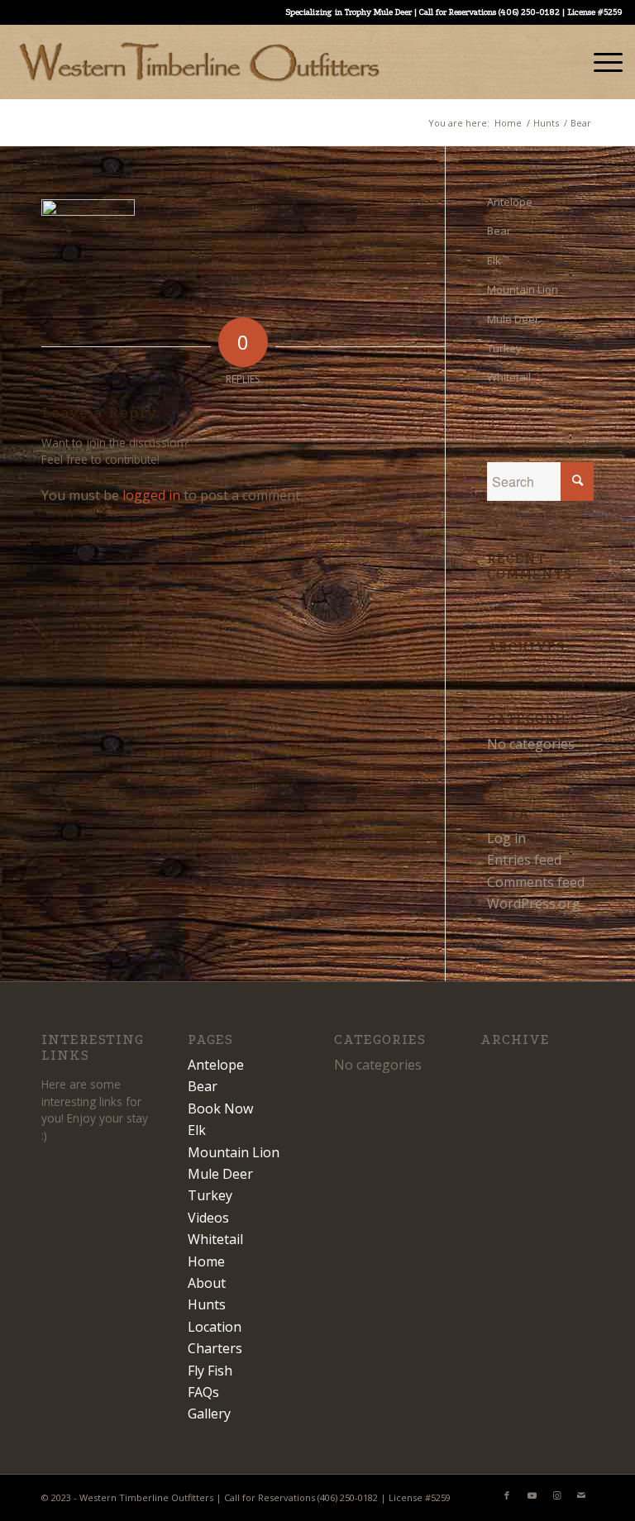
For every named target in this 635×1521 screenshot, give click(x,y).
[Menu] (600, 62)
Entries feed (524, 860)
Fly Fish (210, 1370)
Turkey (504, 348)
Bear (499, 230)
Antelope (509, 201)
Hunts (207, 1304)
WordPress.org (533, 903)
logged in (151, 495)
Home (206, 1261)
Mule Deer (513, 319)
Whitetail (509, 377)
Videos (208, 1218)
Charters (215, 1348)
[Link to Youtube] (531, 1495)
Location (214, 1327)
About (207, 1283)
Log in (506, 838)
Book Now (220, 1108)
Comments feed (536, 882)
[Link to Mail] (581, 1495)
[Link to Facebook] (506, 1495)
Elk (494, 260)
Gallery (209, 1413)
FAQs (203, 1392)
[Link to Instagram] (556, 1495)
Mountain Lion (522, 289)
